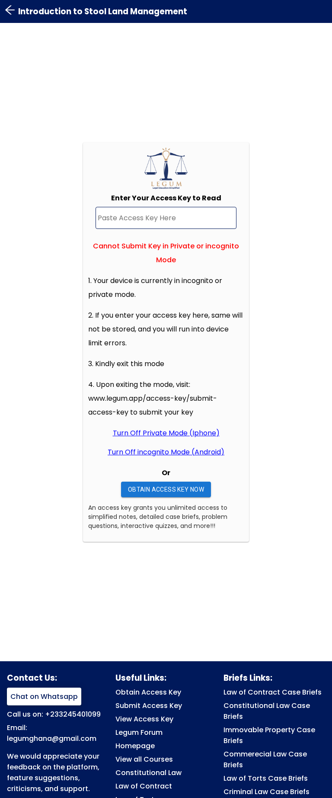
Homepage (135, 746)
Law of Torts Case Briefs (265, 778)
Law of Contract (143, 786)
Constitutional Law (148, 773)
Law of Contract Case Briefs (272, 692)
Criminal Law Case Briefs (266, 792)
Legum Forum (139, 732)
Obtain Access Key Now (166, 489)
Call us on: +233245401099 (54, 714)
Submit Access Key (148, 706)
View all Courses (144, 759)
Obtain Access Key (148, 692)
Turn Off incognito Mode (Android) (166, 452)
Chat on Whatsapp (44, 696)
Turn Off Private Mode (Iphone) (166, 433)
